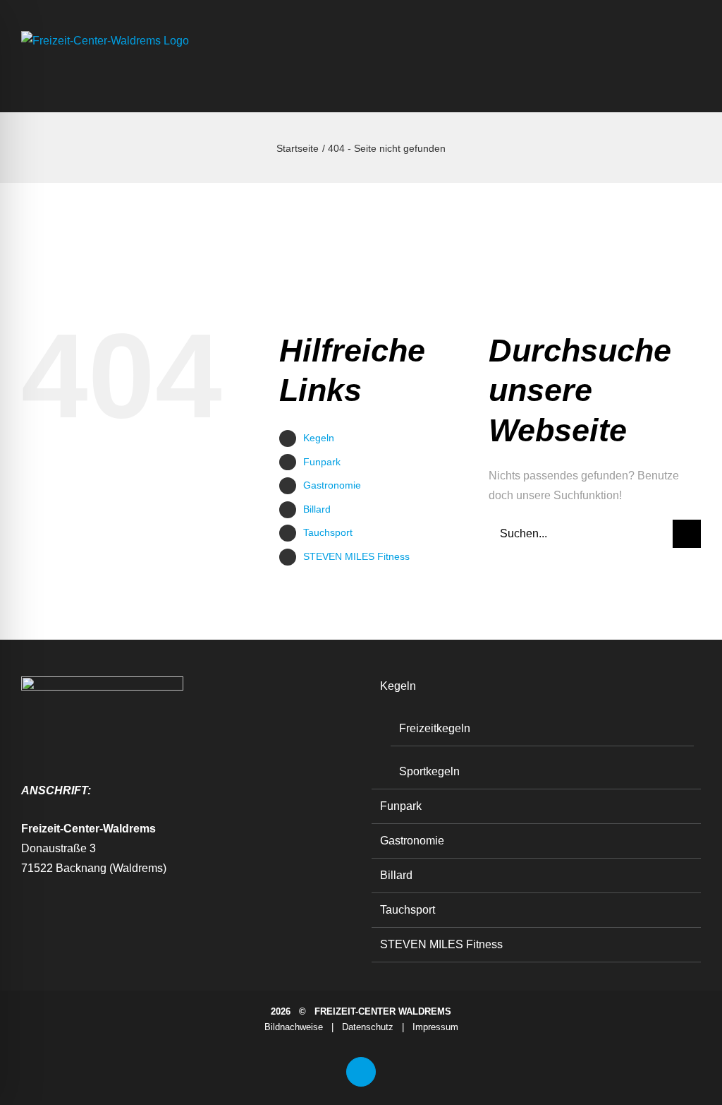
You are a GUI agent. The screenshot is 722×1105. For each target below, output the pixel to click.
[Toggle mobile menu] (695, 73)
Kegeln (318, 437)
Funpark (322, 461)
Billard (317, 509)
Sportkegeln (429, 771)
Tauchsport (328, 532)
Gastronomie (332, 485)
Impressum (435, 1027)
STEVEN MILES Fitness (356, 556)
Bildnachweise (293, 1027)
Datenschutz (367, 1027)
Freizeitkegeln (434, 728)
